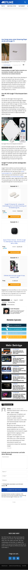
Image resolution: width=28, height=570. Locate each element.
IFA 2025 (21, 300)
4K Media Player (5, 67)
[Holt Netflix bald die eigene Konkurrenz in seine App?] (7, 351)
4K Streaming (16, 349)
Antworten (9, 448)
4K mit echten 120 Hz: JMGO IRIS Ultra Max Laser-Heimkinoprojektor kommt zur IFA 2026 (19, 387)
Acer (11, 300)
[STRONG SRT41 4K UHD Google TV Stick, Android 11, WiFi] (14, 272)
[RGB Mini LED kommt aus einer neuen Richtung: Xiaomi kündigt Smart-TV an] (7, 369)
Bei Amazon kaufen (15, 216)
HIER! (20, 496)
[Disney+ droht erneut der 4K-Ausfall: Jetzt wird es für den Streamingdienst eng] (7, 377)
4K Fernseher (16, 366)
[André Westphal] (6, 311)
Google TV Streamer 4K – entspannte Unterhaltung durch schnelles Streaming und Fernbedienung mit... (14, 206)
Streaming (4, 302)
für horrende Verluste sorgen (17, 176)
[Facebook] (10, 558)
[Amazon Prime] (4, 212)
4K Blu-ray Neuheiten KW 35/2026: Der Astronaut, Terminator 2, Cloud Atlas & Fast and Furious (19, 361)
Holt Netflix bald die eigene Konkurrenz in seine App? (18, 352)
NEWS (10, 67)
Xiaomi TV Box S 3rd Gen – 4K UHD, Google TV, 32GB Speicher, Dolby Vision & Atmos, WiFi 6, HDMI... (14, 241)
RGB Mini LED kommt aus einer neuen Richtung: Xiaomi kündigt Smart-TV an (19, 370)
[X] (13, 558)
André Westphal (6, 65)
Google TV (16, 300)
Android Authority (10, 304)
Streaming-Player (11, 302)
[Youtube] (17, 558)
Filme (14, 356)
